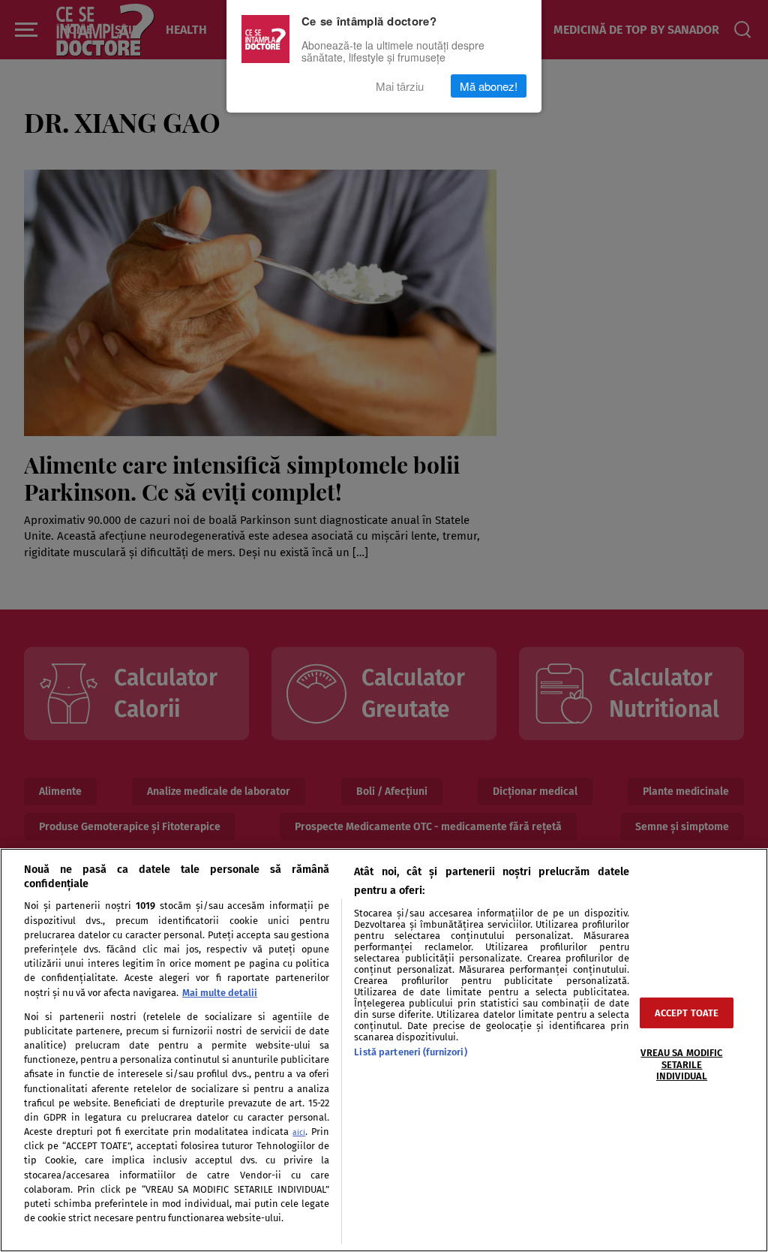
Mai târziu (400, 86)
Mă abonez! (489, 86)
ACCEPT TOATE (687, 1013)
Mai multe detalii (219, 992)
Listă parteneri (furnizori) (410, 1052)
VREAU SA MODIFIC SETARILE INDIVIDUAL (681, 1064)
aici (298, 1132)
